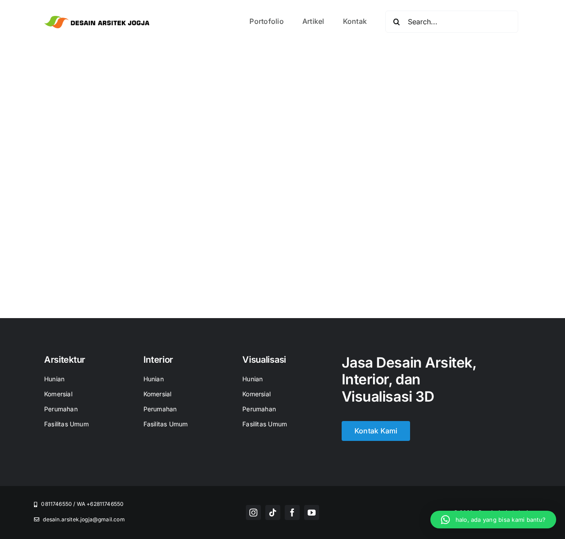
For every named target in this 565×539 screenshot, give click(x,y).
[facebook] (292, 512)
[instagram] (253, 512)
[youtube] (311, 512)
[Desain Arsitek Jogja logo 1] (96, 19)
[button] (493, 519)
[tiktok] (272, 512)
